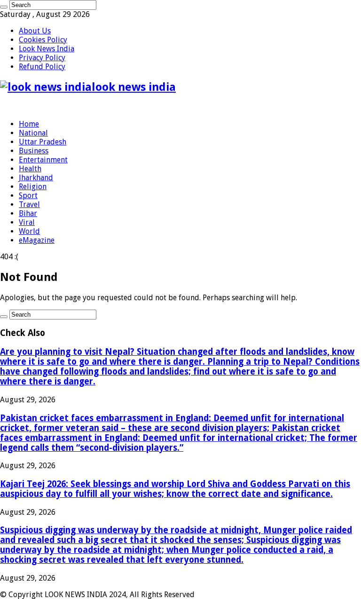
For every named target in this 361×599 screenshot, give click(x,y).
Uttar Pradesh (42, 141)
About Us (35, 30)
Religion (33, 186)
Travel (29, 204)
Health (30, 168)
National (33, 132)
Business (33, 150)
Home (29, 124)
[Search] (4, 7)
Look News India (46, 48)
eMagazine (37, 240)
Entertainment (43, 159)
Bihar (28, 213)
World (29, 231)
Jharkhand (36, 177)
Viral (27, 222)
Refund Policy (42, 66)
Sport (28, 195)
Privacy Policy (42, 57)
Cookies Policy (43, 39)
